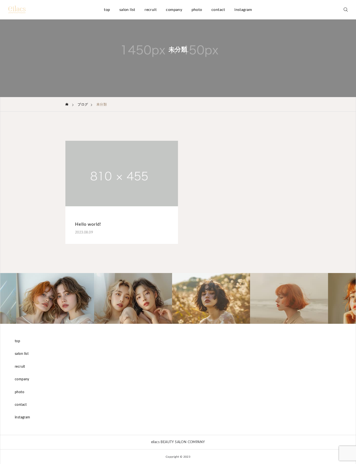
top (107, 10)
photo (197, 10)
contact (218, 10)
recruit (151, 10)
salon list (127, 10)
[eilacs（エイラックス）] (17, 9)
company (174, 10)
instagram (243, 10)
